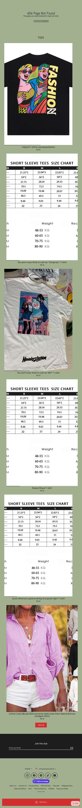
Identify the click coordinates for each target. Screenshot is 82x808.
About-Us (12, 786)
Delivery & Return (20, 789)
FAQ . (30, 789)
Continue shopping (41, 20)
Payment (56, 786)
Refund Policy (46, 786)
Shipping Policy (67, 786)
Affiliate (51, 789)
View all (41, 725)
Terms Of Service (40, 789)
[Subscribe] (71, 748)
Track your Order (62, 789)
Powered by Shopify (41, 791)
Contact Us (22, 786)
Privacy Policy (34, 786)
